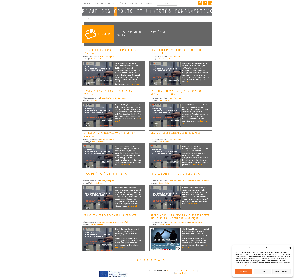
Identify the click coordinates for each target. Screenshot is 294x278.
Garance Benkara (164, 183)
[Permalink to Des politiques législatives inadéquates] (165, 156)
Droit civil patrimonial (181, 222)
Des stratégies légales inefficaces (105, 174)
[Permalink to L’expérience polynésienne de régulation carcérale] (165, 73)
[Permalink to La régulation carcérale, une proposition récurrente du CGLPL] (165, 115)
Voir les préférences (281, 271)
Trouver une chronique (144, 3)
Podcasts (129, 3)
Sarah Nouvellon (97, 59)
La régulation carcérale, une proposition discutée (109, 134)
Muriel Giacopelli (164, 59)
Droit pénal (110, 56)
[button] (289, 248)
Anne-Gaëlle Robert (98, 142)
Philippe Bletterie (164, 224)
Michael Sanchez (97, 224)
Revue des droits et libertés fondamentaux (181, 271)
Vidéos (120, 3)
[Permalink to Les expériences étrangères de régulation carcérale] (98, 73)
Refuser (262, 271)
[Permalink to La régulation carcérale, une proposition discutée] (98, 156)
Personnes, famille (195, 222)
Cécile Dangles (163, 100)
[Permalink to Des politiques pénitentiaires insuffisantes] (98, 239)
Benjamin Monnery (98, 183)
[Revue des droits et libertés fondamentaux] (147, 11)
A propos (86, 3)
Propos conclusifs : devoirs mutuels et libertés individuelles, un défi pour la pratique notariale (181, 218)
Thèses (103, 3)
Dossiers (111, 3)
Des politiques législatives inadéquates (175, 132)
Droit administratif (112, 222)
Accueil (84, 19)
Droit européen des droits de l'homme (187, 181)
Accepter (243, 271)
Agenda (95, 3)
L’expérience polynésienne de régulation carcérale (176, 51)
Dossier (102, 56)
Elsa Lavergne (96, 100)
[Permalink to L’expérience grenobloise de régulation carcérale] (98, 115)
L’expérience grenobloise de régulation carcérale (107, 92)
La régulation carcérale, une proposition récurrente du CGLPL (176, 92)
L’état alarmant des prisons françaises (175, 174)
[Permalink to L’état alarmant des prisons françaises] (165, 197)
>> (159, 260)
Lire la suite (135, 84)
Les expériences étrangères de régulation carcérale (109, 51)
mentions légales (242, 265)
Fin (163, 260)
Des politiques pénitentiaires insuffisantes (110, 215)
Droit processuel (120, 98)
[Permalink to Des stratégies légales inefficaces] (98, 197)
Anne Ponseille (163, 142)
